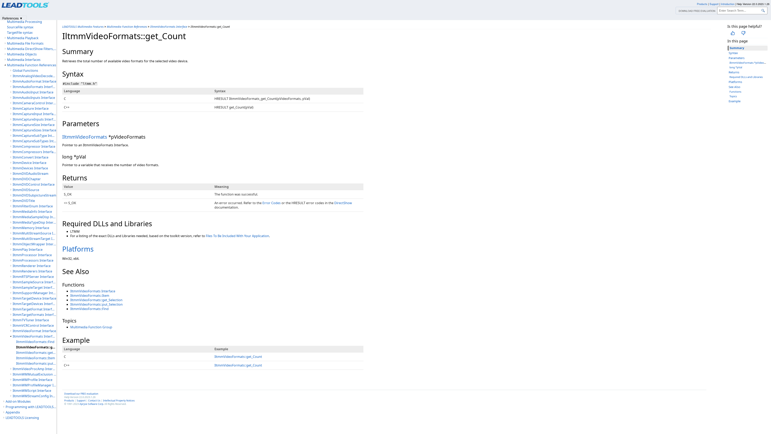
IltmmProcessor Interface (32, 255)
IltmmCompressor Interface (34, 146)
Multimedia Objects (22, 54)
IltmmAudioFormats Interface (34, 87)
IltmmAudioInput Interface (33, 92)
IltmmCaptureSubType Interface (34, 135)
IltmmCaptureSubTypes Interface (34, 141)
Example (734, 101)
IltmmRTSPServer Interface (33, 276)
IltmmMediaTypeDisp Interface (34, 222)
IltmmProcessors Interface (33, 260)
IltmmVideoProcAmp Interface (34, 369)
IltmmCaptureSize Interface (34, 125)
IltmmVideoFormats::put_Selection (96, 304)
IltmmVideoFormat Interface (34, 331)
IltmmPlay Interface (28, 249)
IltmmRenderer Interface (32, 266)
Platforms (735, 82)
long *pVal (735, 67)
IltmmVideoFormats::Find (89, 309)
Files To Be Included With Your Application (237, 236)
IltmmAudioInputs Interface (34, 97)
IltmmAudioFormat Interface (34, 81)
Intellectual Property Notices (119, 400)
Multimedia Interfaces (24, 59)
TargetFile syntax (20, 32)
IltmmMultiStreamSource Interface (34, 233)
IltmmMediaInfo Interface (32, 211)
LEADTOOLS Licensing (22, 418)
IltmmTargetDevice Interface (34, 298)
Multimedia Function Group (91, 327)
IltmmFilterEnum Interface (33, 206)
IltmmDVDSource (26, 190)
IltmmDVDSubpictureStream (34, 195)
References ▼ (12, 18)
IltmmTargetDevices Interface (34, 304)
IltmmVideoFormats (84, 136)
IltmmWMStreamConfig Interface (34, 396)
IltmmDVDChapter (27, 179)
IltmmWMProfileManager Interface (34, 385)
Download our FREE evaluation (81, 393)
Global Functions (25, 70)
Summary (737, 48)
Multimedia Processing (24, 21)
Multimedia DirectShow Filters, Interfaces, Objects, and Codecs (31, 49)
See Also (734, 87)
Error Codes (271, 203)
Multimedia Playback (23, 38)
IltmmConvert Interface (30, 157)
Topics (733, 96)
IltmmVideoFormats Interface (168, 27)
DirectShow (343, 203)
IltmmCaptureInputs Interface (34, 119)
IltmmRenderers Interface (32, 271)
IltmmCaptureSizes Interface (34, 130)
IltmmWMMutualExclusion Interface (34, 374)
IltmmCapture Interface (31, 108)
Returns (734, 72)
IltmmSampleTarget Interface (34, 287)
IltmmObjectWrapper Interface (34, 244)
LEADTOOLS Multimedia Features (83, 27)
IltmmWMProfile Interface (32, 380)
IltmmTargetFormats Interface (34, 314)
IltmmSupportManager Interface (34, 293)
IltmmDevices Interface (30, 168)
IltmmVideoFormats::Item (89, 295)
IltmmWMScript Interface (32, 390)
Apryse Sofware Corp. (92, 404)
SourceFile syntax (20, 27)
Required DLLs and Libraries (746, 77)
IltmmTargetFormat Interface (34, 309)
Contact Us (94, 400)
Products (69, 400)
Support (81, 400)
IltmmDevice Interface (29, 163)
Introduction (727, 4)
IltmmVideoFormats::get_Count (238, 356)
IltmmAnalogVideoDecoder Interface (34, 76)
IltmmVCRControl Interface (33, 325)
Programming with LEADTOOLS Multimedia (31, 407)
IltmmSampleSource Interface (34, 282)
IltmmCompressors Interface (34, 152)
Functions (735, 91)
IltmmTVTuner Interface (31, 320)
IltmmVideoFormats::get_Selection (96, 300)
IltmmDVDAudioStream (30, 173)
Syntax (733, 53)
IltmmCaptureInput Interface (34, 114)
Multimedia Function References (127, 27)
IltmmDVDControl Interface (34, 184)
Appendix (13, 412)
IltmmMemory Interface (31, 228)
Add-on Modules (18, 401)
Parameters (736, 58)
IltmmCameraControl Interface (34, 103)
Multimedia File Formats (25, 43)
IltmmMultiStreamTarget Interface (34, 238)
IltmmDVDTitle (24, 201)
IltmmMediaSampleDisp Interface (34, 217)
